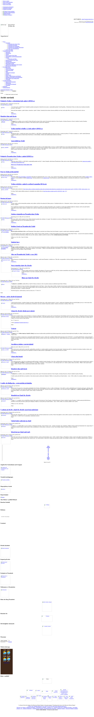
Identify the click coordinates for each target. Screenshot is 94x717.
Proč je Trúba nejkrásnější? (10, 172)
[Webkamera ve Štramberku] (5, 593)
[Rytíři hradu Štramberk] (47, 611)
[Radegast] (30, 692)
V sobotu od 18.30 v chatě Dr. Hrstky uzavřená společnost (19, 409)
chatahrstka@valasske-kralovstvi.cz (21, 322)
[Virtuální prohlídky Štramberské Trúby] (6, 481)
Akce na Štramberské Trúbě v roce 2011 (24, 254)
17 (48, 455)
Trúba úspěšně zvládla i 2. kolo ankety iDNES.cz (27, 128)
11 (48, 448)
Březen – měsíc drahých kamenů (11, 296)
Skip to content (6, 1)
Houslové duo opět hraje (8, 116)
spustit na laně (29, 177)
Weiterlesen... (14, 113)
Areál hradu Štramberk (5, 89)
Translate (10, 641)
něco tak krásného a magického (24, 176)
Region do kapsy (6, 198)
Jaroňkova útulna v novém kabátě (22, 344)
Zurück (48, 447)
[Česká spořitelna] (56, 692)
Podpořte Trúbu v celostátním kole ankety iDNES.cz (18, 101)
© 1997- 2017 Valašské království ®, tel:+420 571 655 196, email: (41, 706)
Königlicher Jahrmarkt (7, 8)
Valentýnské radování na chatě (21, 421)
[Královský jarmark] (47, 634)
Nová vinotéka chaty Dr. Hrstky (21, 265)
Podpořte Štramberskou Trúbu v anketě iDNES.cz (17, 156)
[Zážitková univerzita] (47, 621)
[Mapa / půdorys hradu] (6, 490)
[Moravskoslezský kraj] (46, 692)
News (11, 89)
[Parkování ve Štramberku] (6, 580)
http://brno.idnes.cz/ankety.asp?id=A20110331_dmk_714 (54, 191)
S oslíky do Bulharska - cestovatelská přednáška (16, 383)
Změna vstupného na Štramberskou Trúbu (25, 214)
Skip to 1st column (7, 3)
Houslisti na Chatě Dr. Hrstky (21, 395)
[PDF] (10, 104)
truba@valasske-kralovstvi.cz (87, 19)
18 (48, 456)
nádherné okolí (46, 177)
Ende (48, 458)
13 (48, 450)
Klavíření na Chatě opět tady (20, 432)
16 (48, 454)
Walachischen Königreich (8, 7)
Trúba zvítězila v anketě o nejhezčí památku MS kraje (29, 184)
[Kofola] (38, 692)
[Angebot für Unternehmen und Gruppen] (6, 470)
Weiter (48, 457)
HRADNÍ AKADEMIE (89, 22)
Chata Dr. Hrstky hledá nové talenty (23, 311)
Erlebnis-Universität (7, 9)
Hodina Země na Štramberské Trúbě (23, 226)
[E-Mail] (2, 104)
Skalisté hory (15, 242)
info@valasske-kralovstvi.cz (60, 706)
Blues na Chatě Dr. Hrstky (30, 278)
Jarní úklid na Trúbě (18, 141)
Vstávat (13, 328)
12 (48, 449)
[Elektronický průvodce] (6, 552)
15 (48, 453)
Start (48, 446)
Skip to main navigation (8, 2)
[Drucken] (7, 104)
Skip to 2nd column (7, 4)
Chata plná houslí (17, 356)
